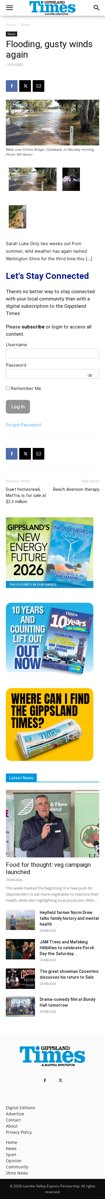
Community (17, 1167)
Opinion (14, 1160)
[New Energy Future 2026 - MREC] (49, 588)
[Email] (38, 86)
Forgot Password (23, 425)
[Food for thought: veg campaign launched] (52, 823)
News (25, 24)
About (12, 1126)
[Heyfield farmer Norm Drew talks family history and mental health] (20, 920)
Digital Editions (20, 1107)
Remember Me (25, 388)
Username (16, 344)
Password (16, 365)
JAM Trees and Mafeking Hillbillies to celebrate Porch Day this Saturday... (67, 948)
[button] (9, 8)
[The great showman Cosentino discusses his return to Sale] (20, 978)
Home (11, 24)
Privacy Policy (19, 1132)
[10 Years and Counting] (49, 674)
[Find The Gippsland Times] (49, 759)
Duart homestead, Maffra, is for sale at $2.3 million (26, 495)
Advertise (15, 1114)
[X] (25, 86)
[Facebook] (12, 86)
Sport (11, 1154)
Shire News (17, 1173)
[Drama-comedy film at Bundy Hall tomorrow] (20, 1006)
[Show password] (90, 375)
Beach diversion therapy (76, 489)
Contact (13, 1120)
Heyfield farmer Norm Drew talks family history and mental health (69, 918)
